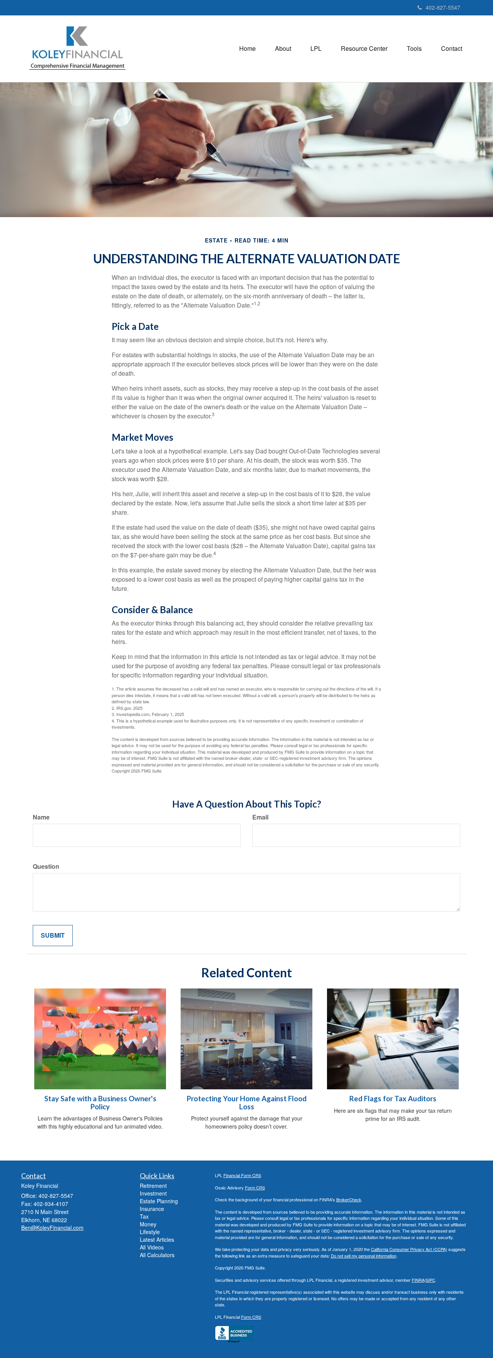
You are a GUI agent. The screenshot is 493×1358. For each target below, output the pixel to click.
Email (260, 817)
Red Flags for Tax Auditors (392, 1098)
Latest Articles (157, 1239)
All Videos (152, 1247)
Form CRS (255, 1187)
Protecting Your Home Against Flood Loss (247, 1102)
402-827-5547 (443, 7)
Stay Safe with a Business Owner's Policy (100, 1102)
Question (46, 866)
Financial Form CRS (242, 1175)
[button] (283, 48)
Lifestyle (150, 1232)
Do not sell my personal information (363, 1256)
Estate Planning (159, 1201)
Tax (144, 1216)
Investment (153, 1193)
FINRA (418, 1280)
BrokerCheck (348, 1199)
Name (41, 817)
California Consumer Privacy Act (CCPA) (409, 1249)
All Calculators (157, 1255)
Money (148, 1224)
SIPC (430, 1280)
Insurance (152, 1208)
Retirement (153, 1185)
